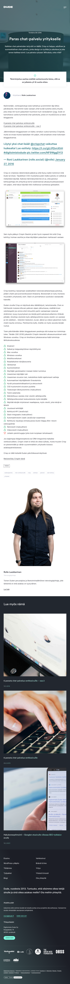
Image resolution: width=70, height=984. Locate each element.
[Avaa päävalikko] (65, 7)
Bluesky (54, 970)
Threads (59, 970)
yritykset (6, 476)
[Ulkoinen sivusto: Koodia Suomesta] (29, 954)
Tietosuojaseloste (25, 972)
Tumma (11, 977)
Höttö (7, 466)
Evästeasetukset (36, 972)
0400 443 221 (22, 916)
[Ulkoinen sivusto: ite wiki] (20, 952)
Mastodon (49, 970)
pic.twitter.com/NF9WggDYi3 (45, 152)
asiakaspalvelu (8, 473)
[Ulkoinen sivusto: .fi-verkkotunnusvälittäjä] (38, 954)
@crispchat (38, 143)
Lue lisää (6, 589)
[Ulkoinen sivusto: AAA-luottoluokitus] (16, 962)
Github (17, 972)
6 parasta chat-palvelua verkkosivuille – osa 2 (22, 126)
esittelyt (35, 473)
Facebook (42, 970)
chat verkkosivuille (20, 473)
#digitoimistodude (15, 152)
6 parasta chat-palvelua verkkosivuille (19, 123)
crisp (29, 473)
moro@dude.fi (9, 916)
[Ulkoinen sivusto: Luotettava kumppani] (7, 961)
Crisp (55, 112)
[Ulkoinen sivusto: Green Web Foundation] (48, 954)
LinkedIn (6, 972)
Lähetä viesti (9, 938)
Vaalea (6, 977)
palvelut (42, 473)
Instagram (11, 972)
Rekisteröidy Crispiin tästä (14, 459)
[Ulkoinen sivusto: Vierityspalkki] (9, 953)
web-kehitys (50, 473)
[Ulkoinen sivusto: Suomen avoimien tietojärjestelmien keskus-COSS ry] (60, 953)
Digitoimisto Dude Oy (9, 970)
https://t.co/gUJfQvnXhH (47, 148)
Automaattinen (18, 977)
